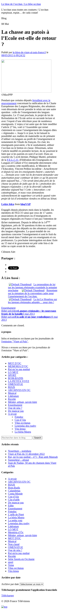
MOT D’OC (14, 363)
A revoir (12, 414)
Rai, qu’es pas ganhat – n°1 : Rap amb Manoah (33, 457)
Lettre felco (7, 204)
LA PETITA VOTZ (18, 381)
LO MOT (13, 372)
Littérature (13, 396)
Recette (12, 399)
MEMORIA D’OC (18, 366)
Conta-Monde (15, 493)
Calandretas (14, 490)
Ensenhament (8, 307)
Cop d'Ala (13, 496)
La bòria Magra (23, 431)
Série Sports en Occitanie (21, 559)
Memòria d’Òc (16, 532)
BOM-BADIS (15, 378)
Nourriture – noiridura (19, 451)
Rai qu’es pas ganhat (19, 369)
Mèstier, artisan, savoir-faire (22, 402)
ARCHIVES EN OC (19, 390)
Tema (11, 565)
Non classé (14, 544)
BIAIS (11, 387)
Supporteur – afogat (18, 459)
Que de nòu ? (15, 408)
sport (10, 562)
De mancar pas (16, 411)
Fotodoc (19, 416)
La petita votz (15, 520)
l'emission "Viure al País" (14, 341)
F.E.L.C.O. (13, 159)
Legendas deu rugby (25, 425)
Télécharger (7, 595)
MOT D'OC (14, 538)
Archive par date (10, 584)
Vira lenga (20, 428)
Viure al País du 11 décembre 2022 (26, 454)
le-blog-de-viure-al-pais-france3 (29, 52)
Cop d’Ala (20, 419)
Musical (12, 393)
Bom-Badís (14, 487)
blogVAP (25, 204)
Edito (11, 505)
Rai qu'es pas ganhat (19, 553)
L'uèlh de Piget (16, 514)
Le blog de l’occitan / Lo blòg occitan (21, 4)
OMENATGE (15, 384)
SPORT (12, 375)
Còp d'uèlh (14, 499)
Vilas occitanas (22, 422)
